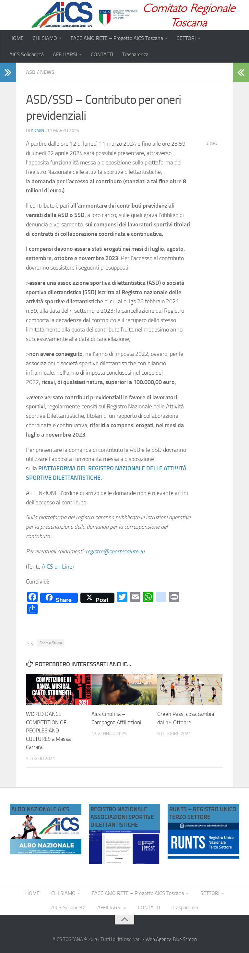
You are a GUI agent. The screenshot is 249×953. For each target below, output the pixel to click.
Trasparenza (135, 54)
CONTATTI (102, 54)
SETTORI (186, 38)
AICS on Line (57, 566)
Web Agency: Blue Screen (171, 939)
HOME (16, 38)
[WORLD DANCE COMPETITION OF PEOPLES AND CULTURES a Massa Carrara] (58, 689)
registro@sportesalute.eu (115, 551)
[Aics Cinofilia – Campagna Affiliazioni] (124, 689)
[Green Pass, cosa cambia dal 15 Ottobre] (189, 689)
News (47, 72)
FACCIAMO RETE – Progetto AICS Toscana (117, 38)
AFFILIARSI (65, 54)
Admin (37, 130)
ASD (30, 72)
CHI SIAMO (45, 38)
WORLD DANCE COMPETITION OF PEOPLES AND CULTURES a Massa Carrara (48, 730)
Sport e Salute (51, 643)
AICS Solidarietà (26, 54)
